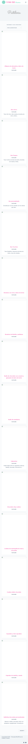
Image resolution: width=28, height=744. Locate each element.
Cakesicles (14, 461)
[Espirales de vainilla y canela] (14, 656)
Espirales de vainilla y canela (14, 675)
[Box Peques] (14, 136)
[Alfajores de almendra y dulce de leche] (14, 47)
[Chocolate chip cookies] (14, 488)
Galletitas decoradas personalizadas (14, 717)
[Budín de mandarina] (14, 400)
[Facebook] (23, 742)
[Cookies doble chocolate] (14, 573)
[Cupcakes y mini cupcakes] (14, 614)
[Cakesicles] (14, 442)
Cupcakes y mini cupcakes (14, 634)
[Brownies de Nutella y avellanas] (14, 315)
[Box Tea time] (14, 227)
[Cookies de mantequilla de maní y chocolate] (14, 529)
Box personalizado (14, 201)
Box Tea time (14, 247)
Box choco (14, 109)
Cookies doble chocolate (14, 592)
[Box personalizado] (14, 182)
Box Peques (14, 155)
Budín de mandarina (14, 419)
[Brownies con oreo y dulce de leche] (14, 273)
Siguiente (22, 730)
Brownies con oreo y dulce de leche (14, 292)
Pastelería (14, 70)
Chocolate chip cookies (14, 507)
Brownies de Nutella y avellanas (14, 334)
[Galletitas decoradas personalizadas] (14, 698)
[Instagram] (25, 742)
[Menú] (25, 2)
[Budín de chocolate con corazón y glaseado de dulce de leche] (14, 357)
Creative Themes (6, 738)
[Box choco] (14, 90)
